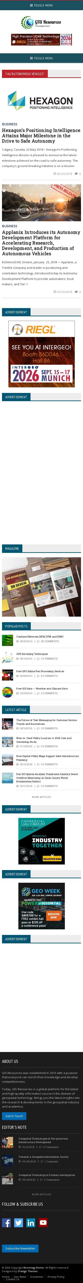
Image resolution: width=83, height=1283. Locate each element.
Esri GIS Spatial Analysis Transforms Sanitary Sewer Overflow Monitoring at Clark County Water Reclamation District (47, 777)
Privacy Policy (56, 1276)
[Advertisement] (41, 998)
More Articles (41, 797)
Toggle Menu (43, 5)
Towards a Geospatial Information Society (43, 1156)
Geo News (20, 1276)
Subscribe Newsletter (20, 1248)
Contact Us (12, 1279)
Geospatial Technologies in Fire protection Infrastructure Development (43, 1140)
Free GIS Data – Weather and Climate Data (42, 688)
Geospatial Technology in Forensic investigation (47, 1175)
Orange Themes (27, 1271)
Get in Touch (14, 1116)
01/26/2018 (65, 292)
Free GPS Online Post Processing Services (40, 671)
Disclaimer (36, 1276)
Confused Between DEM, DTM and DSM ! (40, 636)
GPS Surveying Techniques (32, 653)
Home (6, 1276)
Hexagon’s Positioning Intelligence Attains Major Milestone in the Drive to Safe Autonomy (41, 135)
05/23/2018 (65, 174)
